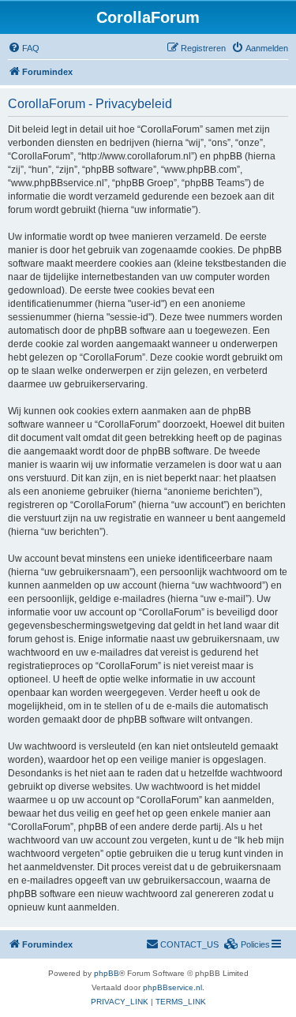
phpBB (106, 973)
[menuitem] (23, 48)
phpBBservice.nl (172, 987)
